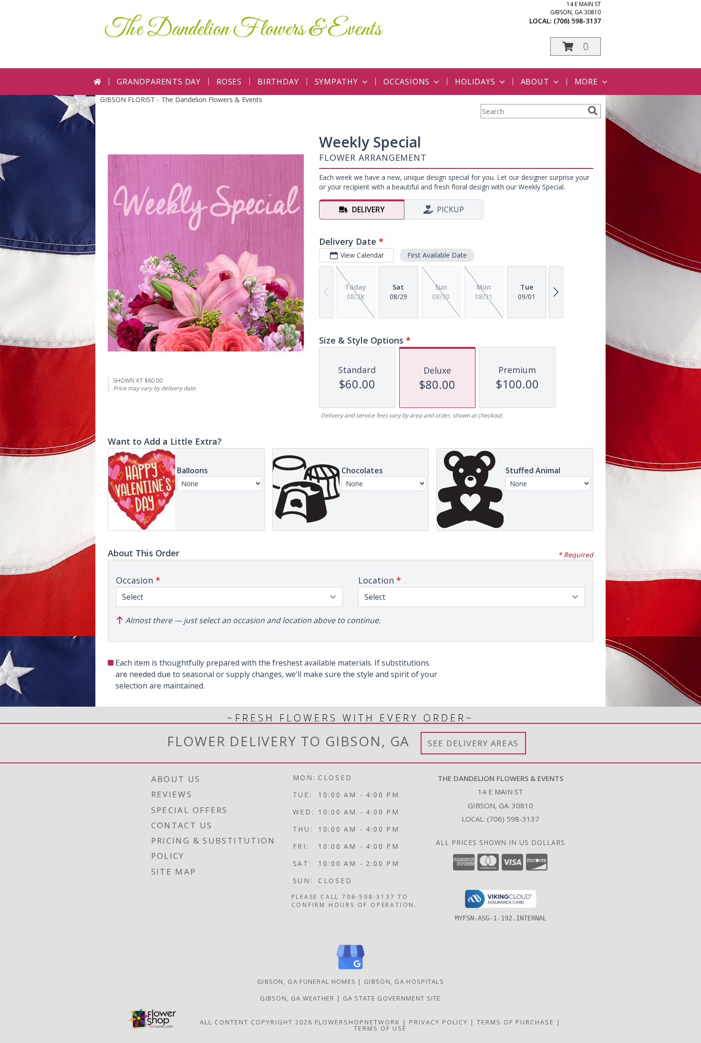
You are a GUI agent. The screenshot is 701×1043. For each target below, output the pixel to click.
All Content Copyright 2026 (256, 1022)
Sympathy (336, 81)
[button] (575, 46)
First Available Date (437, 255)
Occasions (406, 81)
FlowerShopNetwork (357, 1022)
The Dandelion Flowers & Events (243, 29)
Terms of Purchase (515, 1022)
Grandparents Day (159, 81)
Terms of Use (380, 1028)
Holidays (475, 81)
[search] (592, 110)
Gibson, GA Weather (297, 998)
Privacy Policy (438, 1022)
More (586, 81)
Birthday (278, 81)
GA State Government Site (392, 998)
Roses (229, 81)
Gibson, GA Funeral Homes (306, 981)
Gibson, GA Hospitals (404, 981)
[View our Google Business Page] (350, 969)
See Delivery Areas (473, 743)
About (535, 81)
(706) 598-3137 (577, 20)
